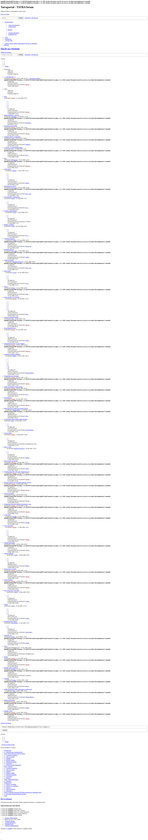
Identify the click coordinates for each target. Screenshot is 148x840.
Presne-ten (28, 246)
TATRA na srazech (9, 238)
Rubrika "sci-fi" (8, 711)
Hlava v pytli (7, 447)
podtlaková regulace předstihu (12, 354)
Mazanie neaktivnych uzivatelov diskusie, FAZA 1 (18, 482)
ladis (27, 314)
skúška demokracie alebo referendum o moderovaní (18, 689)
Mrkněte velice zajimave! (11, 667)
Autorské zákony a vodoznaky (12, 136)
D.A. (12, 149)
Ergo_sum (14, 187)
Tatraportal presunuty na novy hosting (14, 343)
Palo (27, 416)
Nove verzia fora (8, 525)
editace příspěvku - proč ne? (11, 115)
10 (8, 366)
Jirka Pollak (14, 623)
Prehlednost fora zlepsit (10, 621)
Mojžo (27, 183)
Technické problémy (35, 78)
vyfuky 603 (7, 515)
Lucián (14, 272)
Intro (5, 158)
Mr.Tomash (14, 160)
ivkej (27, 294)
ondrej (13, 198)
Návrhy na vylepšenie (10, 49)
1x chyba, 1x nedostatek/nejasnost (13, 147)
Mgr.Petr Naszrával (18, 262)
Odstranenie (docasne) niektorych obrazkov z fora (17, 504)
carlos (27, 468)
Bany (5, 96)
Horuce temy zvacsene (10, 569)
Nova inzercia (8, 397)
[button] (6, 66)
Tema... (6, 286)
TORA (14, 240)
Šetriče (6, 657)
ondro (12, 138)
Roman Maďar (29, 373)
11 (8, 368)
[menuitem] (13, 25)
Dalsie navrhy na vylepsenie (11, 297)
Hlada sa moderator (9, 700)
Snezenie (6, 678)
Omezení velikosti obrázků (11, 317)
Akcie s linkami (8, 579)
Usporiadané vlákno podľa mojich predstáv (15, 419)
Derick (13, 288)
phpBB (10, 828)
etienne (13, 78)
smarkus (13, 669)
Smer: (41, 727)
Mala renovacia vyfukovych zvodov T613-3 (16, 408)
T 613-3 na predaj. (9, 493)
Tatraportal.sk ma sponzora (11, 376)
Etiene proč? (7, 271)
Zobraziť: (5, 727)
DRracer (28, 166)
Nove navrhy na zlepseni (11, 461)
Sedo (12, 421)
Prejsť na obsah (5, 14)
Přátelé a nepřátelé (9, 224)
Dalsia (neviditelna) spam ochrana (13, 387)
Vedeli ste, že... (8, 635)
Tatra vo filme (8, 433)
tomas (14, 680)
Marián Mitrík (16, 410)
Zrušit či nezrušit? (9, 260)
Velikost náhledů (8, 553)
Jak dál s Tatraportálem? (10, 211)
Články (6, 604)
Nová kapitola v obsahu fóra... (12, 197)
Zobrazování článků (9, 542)
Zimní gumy (7, 169)
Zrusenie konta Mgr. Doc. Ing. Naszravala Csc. (17, 471)
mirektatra (14, 116)
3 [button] (4, 65)
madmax (28, 144)
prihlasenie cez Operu (10, 186)
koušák (14, 516)
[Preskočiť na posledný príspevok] (30, 84)
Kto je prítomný (6, 799)
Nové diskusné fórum (10, 328)
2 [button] (4, 63)
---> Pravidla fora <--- (10, 77)
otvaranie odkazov (9, 249)
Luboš (14, 212)
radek (27, 340)
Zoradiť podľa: (20, 727)
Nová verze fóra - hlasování (11, 590)
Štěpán (14, 170)
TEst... (6, 646)
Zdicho (27, 458)
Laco (27, 283)
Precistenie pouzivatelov (10, 126)
